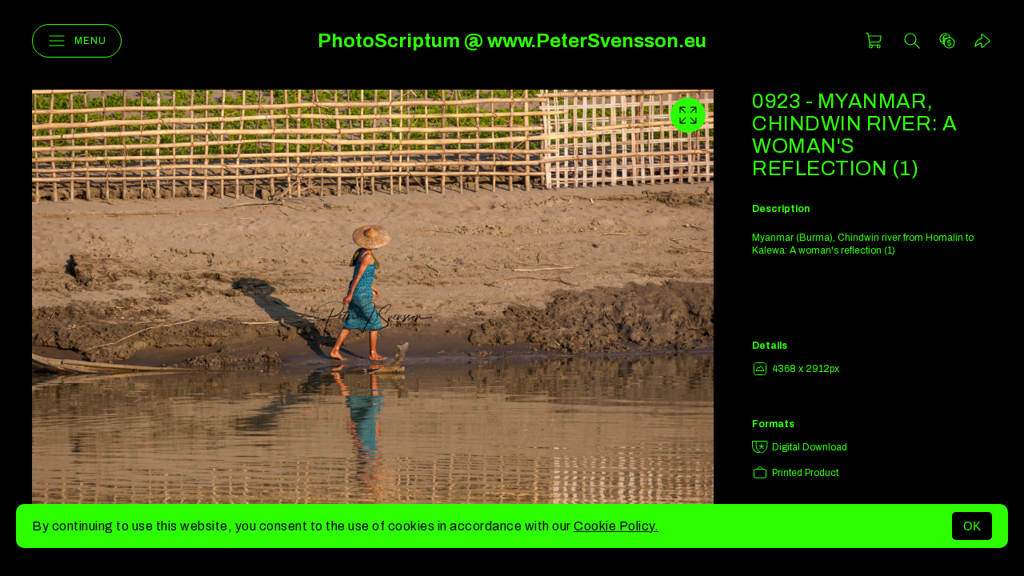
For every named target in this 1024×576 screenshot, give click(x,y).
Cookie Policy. (616, 526)
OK (972, 526)
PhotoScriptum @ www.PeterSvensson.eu (512, 40)
